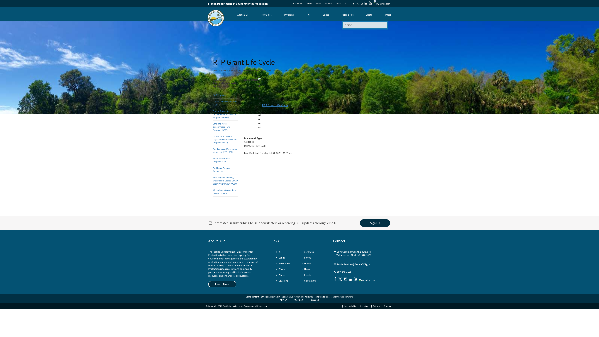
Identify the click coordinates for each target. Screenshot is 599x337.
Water (388, 14)
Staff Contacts (219, 95)
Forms (309, 3)
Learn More (222, 284)
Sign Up (375, 223)
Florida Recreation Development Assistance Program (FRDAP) (224, 114)
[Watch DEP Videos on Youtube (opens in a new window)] (370, 3)
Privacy (376, 306)
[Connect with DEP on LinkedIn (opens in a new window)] (366, 3)
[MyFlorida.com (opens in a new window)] (382, 3)
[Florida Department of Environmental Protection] (216, 18)
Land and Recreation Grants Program (263, 70)
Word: (298, 299)
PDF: (282, 299)
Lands (326, 14)
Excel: (314, 299)
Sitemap (388, 306)
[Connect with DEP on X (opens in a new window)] (357, 3)
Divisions (289, 14)
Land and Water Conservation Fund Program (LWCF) (221, 126)
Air (309, 14)
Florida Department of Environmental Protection (238, 3)
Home (216, 70)
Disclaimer (364, 306)
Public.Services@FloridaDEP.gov (353, 264)
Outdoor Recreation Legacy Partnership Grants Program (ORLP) (225, 139)
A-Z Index (297, 3)
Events (328, 3)
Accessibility (350, 306)
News (318, 3)
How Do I (265, 14)
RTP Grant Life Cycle (275, 105)
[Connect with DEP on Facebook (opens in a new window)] (353, 3)
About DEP (242, 14)
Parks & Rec (347, 14)
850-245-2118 (344, 271)
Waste (369, 14)
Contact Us (341, 3)
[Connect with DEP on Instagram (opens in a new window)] (361, 3)
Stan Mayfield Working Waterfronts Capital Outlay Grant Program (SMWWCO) (225, 180)
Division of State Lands (238, 70)
